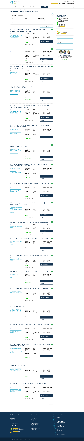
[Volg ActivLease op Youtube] (15, 425)
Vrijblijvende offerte (44, 41)
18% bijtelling (33, 427)
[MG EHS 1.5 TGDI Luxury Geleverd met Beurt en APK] (16, 52)
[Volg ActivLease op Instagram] (14, 425)
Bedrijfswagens (20, 15)
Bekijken (42, 43)
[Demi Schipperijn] (68, 52)
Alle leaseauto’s (34, 429)
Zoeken (65, 45)
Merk (12, 18)
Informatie (38, 6)
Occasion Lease (34, 422)
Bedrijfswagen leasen (18, 6)
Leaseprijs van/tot (41, 18)
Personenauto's (14, 15)
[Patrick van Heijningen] (61, 52)
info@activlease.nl (70, 3)
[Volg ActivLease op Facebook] (12, 425)
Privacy (11, 439)
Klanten (72, 1)
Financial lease (16, 9)
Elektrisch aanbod (26, 6)
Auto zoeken (12, 6)
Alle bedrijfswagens (34, 430)
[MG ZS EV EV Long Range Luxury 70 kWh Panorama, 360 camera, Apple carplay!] (16, 226)
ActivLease (33, 417)
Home (11, 9)
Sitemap (24, 439)
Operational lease (34, 418)
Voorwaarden (20, 439)
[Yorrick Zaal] (64, 52)
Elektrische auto (34, 425)
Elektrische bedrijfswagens (35, 428)
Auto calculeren (44, 6)
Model (26, 18)
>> (52, 405)
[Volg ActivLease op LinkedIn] (11, 425)
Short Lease (33, 420)
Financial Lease (33, 419)
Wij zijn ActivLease (67, 1)
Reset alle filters (52, 14)
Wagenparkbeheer (33, 6)
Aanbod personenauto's (22, 9)
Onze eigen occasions (34, 423)
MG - (28, 30)
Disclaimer (15, 439)
